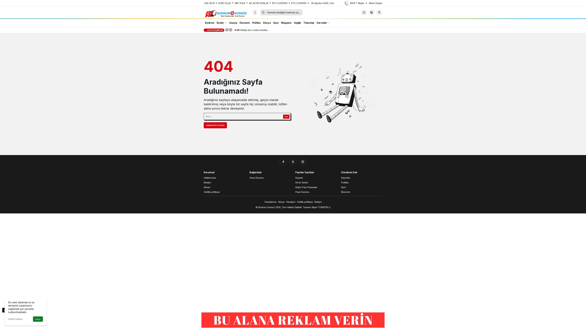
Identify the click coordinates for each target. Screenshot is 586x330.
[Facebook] (283, 161)
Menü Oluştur (375, 3)
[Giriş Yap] (379, 12)
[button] (372, 12)
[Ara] (364, 12)
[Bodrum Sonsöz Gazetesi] (227, 13)
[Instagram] (302, 161)
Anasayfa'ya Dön (215, 125)
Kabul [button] (37, 319)
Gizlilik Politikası (15, 319)
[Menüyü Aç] (255, 12)
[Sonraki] (230, 30)
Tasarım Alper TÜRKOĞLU (316, 207)
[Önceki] (227, 30)
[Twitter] (293, 161)
